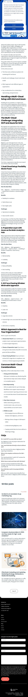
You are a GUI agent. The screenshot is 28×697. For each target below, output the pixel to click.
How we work (4, 621)
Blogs (2, 623)
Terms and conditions (10, 693)
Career (2, 627)
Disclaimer (17, 693)
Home (2, 617)
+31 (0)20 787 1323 (4, 610)
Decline (14, 28)
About (2, 625)
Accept (14, 25)
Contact (2, 629)
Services (2, 619)
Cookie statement (16, 694)
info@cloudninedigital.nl (6, 608)
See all (14, 591)
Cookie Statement (11, 21)
